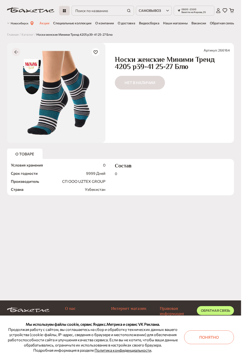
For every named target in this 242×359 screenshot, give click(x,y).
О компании (104, 23)
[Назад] (16, 52)
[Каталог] (64, 10)
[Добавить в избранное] (95, 52)
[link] (30, 10)
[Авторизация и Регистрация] (218, 10)
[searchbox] (103, 11)
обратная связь (215, 310)
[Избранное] (224, 10)
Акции (44, 23)
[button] (194, 11)
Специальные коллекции (72, 23)
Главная (13, 34)
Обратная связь (222, 23)
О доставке (126, 23)
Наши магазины (175, 23)
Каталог (28, 34)
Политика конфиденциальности (123, 350)
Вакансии (198, 23)
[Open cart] (231, 10)
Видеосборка (149, 23)
